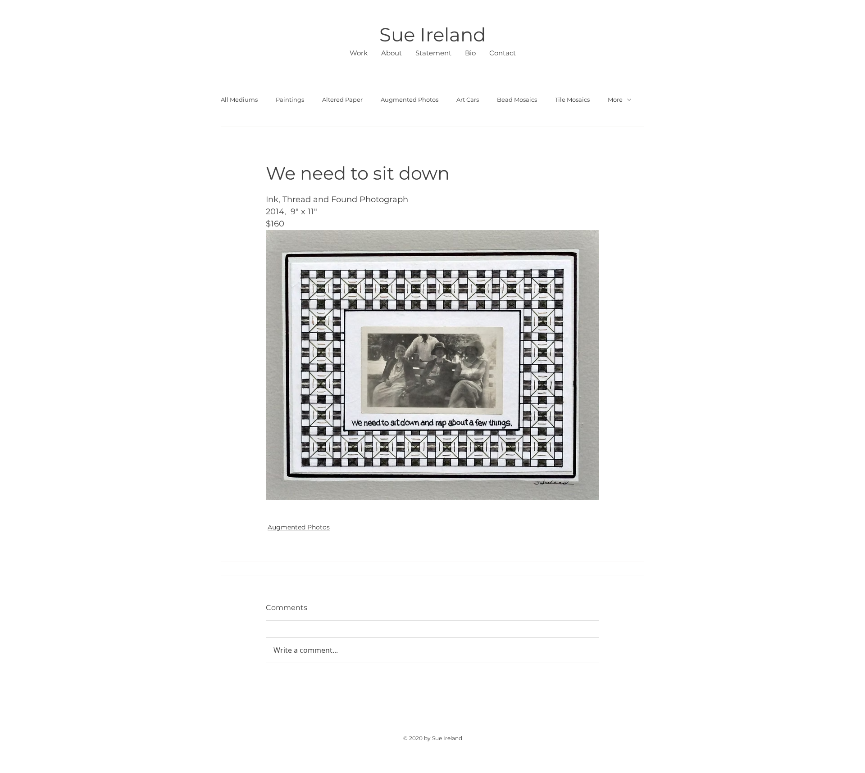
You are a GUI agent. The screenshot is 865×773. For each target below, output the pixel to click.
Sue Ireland (432, 34)
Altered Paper (342, 99)
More (615, 99)
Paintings (290, 99)
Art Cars (467, 99)
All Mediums (239, 99)
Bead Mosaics (517, 99)
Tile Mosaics (572, 99)
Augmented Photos (409, 99)
